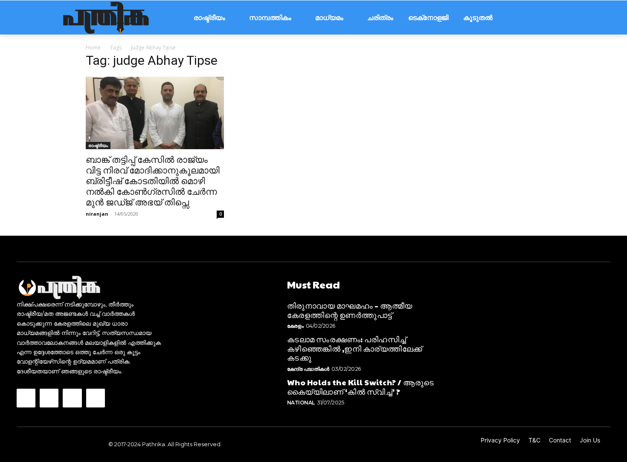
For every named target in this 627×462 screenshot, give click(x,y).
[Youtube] (95, 398)
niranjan (97, 214)
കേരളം (295, 326)
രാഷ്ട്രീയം (98, 145)
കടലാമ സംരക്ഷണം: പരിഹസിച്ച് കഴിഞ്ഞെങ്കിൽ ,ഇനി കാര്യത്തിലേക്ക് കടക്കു (354, 348)
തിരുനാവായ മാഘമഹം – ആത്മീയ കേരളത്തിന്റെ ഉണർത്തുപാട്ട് (349, 310)
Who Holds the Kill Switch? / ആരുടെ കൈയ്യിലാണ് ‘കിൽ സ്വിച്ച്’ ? (360, 387)
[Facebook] (26, 398)
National (301, 402)
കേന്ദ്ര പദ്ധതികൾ (308, 369)
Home (93, 47)
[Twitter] (72, 398)
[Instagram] (49, 398)
